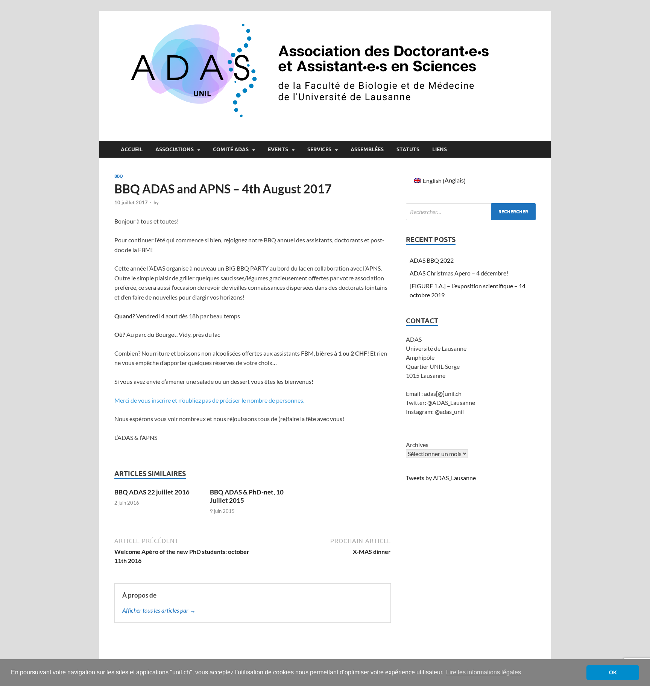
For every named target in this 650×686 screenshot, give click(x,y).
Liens (439, 149)
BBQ (118, 176)
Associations (174, 149)
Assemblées (367, 149)
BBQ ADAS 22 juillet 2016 (152, 492)
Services (319, 149)
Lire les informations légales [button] (483, 672)
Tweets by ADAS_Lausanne (441, 477)
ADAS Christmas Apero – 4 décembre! (459, 273)
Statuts (407, 149)
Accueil (132, 149)
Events (278, 149)
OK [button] (613, 672)
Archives (417, 444)
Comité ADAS (231, 149)
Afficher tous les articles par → (159, 610)
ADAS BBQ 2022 (432, 260)
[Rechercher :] (471, 211)
